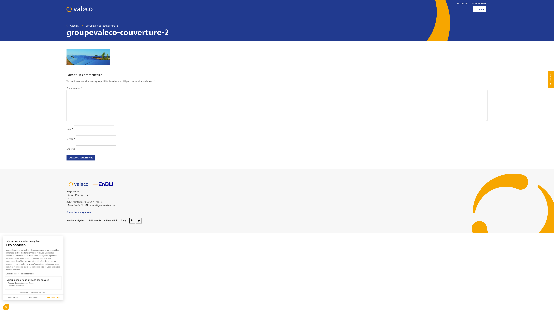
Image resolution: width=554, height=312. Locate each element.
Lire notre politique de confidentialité (20, 274)
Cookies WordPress (16, 286)
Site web (71, 149)
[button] (6, 307)
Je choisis (33, 297)
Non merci (13, 297)
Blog (123, 220)
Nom (70, 129)
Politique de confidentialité (103, 220)
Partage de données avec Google (21, 283)
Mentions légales (76, 220)
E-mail (71, 139)
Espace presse (478, 4)
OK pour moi (53, 297)
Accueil (73, 26)
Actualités (463, 4)
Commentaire (74, 88)
